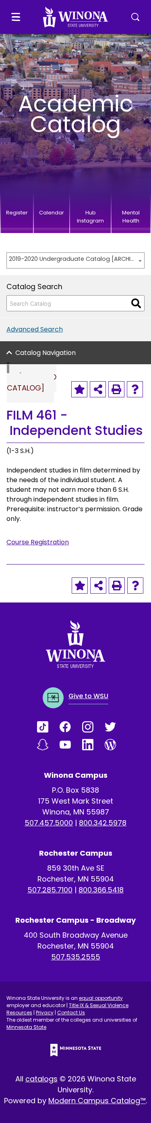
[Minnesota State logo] (75, 1050)
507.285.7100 (49, 890)
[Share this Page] (98, 389)
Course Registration (37, 542)
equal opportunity (101, 998)
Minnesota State (26, 1027)
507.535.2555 (75, 957)
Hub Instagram (90, 217)
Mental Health (131, 217)
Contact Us (71, 1012)
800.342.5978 (102, 823)
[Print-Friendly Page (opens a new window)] (116, 389)
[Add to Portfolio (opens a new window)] (79, 389)
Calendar (51, 212)
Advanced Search (34, 329)
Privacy (45, 1012)
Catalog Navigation (45, 352)
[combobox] (75, 260)
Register (17, 212)
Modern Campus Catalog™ (97, 1101)
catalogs (41, 1079)
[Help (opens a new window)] (135, 389)
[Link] (48, 727)
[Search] (136, 303)
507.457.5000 (49, 823)
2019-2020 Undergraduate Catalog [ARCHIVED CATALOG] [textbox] (71, 259)
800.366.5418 (101, 890)
